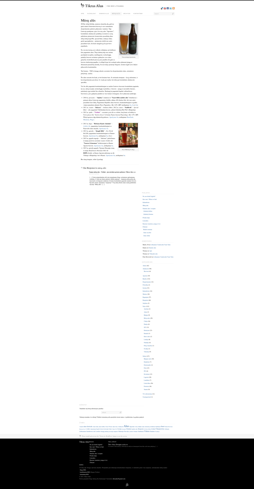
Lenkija (146, 339)
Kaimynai (146, 330)
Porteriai (146, 386)
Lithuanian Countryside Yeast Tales (160, 245)
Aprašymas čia (113, 117)
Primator (136, 431)
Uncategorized (147, 397)
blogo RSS (83, 470)
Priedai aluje (146, 218)
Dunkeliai (146, 362)
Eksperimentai (147, 282)
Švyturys (157, 431)
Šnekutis (152, 431)
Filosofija (145, 285)
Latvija (146, 429)
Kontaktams (138, 13)
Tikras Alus (84, 441)
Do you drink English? (149, 196)
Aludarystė (146, 269)
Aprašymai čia (93, 136)
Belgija (146, 315)
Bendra (145, 279)
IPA (145, 371)
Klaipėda (140, 429)
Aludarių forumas (148, 214)
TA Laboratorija (147, 394)
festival (101, 429)
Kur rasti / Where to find (150, 199)
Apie (82, 13)
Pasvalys (126, 431)
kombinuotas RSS (85, 472)
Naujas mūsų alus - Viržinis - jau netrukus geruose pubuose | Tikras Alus (111, 172)
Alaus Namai (108, 426)
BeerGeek (130, 117)
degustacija (93, 429)
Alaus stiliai (146, 236)
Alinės (144, 266)
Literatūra (145, 221)
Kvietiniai (146, 374)
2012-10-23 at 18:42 (94, 174)
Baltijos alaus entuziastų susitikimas (146, 426)
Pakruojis (121, 431)
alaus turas (115, 426)
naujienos (116, 431)
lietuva (149, 429)
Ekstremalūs (147, 365)
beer (163, 426)
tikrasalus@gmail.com (119, 479)
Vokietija (146, 352)
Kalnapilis (124, 429)
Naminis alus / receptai (149, 208)
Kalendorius (146, 202)
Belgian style (147, 359)
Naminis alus (104, 13)
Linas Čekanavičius (158, 429)
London (98, 431)
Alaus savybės (147, 232)
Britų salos (147, 318)
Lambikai (146, 380)
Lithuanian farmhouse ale (87, 431)
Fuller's (110, 429)
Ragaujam (145, 297)
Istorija (145, 288)
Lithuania (167, 429)
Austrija (146, 309)
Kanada (146, 333)
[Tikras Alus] (103, 8)
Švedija (146, 349)
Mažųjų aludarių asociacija (107, 431)
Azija (145, 312)
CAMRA (88, 429)
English (98, 429)
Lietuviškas (147, 383)
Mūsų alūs (116, 13)
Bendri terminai (147, 229)
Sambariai (141, 431)
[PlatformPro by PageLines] (127, 486)
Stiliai (144, 356)
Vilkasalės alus (153, 254)
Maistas (145, 294)
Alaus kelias (96, 426)
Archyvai (126, 13)
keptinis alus (135, 429)
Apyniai (145, 276)
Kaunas (129, 429)
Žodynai (145, 227)
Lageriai (146, 377)
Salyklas (145, 303)
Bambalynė (158, 426)
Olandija (146, 342)
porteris (131, 431)
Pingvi (92, 120)
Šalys (144, 306)
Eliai (145, 368)
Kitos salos (147, 336)
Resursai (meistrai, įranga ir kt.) (152, 224)
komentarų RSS (84, 474)
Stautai (146, 389)
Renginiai (145, 300)
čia (130, 105)
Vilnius (147, 431)
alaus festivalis (87, 426)
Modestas (86, 120)
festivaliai (106, 429)
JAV (145, 327)
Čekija (145, 321)
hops (114, 429)
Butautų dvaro (82, 429)
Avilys (136, 426)
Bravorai (146, 271)
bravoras (170, 426)
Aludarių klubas (147, 211)
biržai (166, 426)
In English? (91, 13)
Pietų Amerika (148, 346)
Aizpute (81, 426)
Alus (126, 426)
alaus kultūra (102, 426)
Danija (146, 324)
